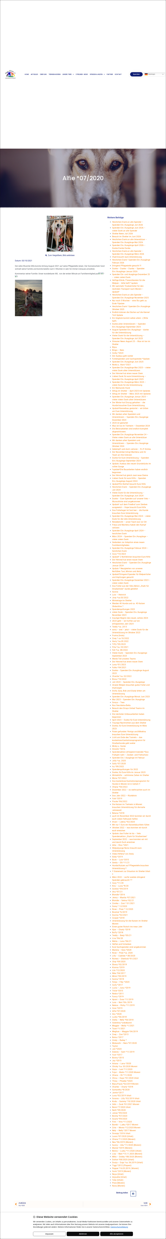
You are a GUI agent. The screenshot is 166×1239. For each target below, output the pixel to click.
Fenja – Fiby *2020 (120, 982)
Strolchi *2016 (118, 749)
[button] (133, 1193)
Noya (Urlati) (118, 1174)
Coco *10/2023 (119, 554)
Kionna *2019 (118, 967)
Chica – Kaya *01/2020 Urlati (125, 1078)
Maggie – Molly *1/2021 (123, 1025)
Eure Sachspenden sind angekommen (129, 947)
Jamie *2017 (118, 1092)
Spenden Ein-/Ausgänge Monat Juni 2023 (131, 696)
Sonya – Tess (118, 702)
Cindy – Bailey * (119, 1040)
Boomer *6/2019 (119, 912)
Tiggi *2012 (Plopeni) (121, 1165)
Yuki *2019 (117, 798)
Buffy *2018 (117, 932)
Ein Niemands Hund (121, 388)
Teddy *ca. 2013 (119, 627)
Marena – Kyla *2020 (121, 950)
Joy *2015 (117, 1060)
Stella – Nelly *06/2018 (122, 1020)
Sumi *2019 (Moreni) (121, 1171)
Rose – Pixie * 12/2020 (122, 909)
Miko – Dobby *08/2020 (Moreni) (127, 1157)
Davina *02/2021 (120, 915)
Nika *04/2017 (118, 973)
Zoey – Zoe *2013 (120, 1034)
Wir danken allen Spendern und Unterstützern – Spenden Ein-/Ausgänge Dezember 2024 (130, 417)
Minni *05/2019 (119, 976)
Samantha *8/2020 (121, 1090)
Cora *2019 (117, 1008)
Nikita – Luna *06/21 (121, 941)
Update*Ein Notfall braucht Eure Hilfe (129, 484)
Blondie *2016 (118, 894)
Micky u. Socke (119, 746)
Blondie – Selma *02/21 (123, 900)
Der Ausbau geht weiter (122, 356)
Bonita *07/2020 (119, 1116)
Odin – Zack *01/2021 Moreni (125, 1104)
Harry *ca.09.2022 (120, 641)
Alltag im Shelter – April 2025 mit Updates (131, 391)
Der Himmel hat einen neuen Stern (127, 373)
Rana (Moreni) (118, 1186)
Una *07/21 (117, 892)
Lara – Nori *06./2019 (122, 1002)
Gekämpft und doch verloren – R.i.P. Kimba (131, 449)
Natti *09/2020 (119, 1110)
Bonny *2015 (118, 1058)
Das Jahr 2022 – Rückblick (124, 795)
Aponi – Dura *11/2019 (122, 999)
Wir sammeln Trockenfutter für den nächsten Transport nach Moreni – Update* (128, 289)
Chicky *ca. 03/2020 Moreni (124, 1066)
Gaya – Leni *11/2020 (122, 1069)
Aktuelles (34, 74)
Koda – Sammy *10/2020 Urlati (126, 1101)
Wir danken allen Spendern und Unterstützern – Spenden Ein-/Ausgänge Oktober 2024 (130, 443)
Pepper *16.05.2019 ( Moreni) (125, 1168)
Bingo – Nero (118, 350)
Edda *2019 (117, 857)
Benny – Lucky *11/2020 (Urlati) (126, 1151)
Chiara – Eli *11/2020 (122, 1075)
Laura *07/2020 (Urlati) (122, 1136)
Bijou (114, 347)
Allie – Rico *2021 (120, 845)
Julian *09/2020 (119, 1113)
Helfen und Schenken (121, 944)
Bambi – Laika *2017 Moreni (125, 1124)
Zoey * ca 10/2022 (120, 638)
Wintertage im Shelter (121, 600)
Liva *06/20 (117, 938)
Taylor (115, 1046)
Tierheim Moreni (55, 74)
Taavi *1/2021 (118, 1028)
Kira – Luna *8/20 (120, 886)
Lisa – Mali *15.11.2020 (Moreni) (127, 1154)
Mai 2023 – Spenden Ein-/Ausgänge (128, 699)
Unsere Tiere (67, 74)
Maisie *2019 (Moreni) (122, 1148)
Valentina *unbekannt (122, 1023)
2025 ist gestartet (120, 423)
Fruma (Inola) (118, 635)
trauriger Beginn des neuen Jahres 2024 (130, 618)
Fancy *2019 (118, 996)
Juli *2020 (117, 1049)
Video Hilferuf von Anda (123, 854)
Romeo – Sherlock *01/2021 (125, 959)
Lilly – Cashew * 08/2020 (123, 956)
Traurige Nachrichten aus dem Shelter (129, 723)
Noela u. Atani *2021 (121, 364)
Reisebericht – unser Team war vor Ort (129, 522)
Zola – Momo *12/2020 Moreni (126, 1127)
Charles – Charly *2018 (122, 1087)
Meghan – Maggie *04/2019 (125, 1031)
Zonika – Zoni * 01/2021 (123, 903)
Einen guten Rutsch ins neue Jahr (127, 926)
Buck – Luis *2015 (120, 860)
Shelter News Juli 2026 (122, 233)
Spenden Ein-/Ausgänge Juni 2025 (127, 362)
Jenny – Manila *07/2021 (123, 897)
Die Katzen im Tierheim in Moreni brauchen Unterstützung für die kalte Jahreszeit (128, 807)
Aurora (115, 592)
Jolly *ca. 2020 (119, 761)
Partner (110, 74)
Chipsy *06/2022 (119, 787)
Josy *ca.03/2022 (120, 597)
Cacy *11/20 (117, 883)
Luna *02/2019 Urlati (121, 1095)
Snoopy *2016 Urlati (121, 1133)
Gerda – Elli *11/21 (121, 862)
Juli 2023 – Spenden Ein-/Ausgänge (128, 682)
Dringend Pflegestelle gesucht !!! (126, 265)
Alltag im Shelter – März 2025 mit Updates (131, 394)
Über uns (43, 74)
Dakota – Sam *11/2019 (123, 1052)
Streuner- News (82, 74)
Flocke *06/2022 (119, 801)
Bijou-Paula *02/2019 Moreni (125, 1084)
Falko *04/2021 (119, 667)
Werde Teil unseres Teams (124, 659)
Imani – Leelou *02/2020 (123, 822)
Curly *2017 (117, 985)
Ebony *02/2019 (119, 964)
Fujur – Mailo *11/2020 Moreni (126, 1072)
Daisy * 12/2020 (119, 906)
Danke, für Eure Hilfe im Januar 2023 (128, 772)
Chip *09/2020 (118, 961)
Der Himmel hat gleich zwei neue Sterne (130, 475)
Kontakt (118, 74)
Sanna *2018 (118, 979)
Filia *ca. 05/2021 (120, 647)
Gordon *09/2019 (120, 889)
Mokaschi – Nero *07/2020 (124, 1043)
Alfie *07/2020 (119, 1011)
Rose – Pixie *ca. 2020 (122, 953)
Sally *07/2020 (119, 763)
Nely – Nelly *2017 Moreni (124, 1130)
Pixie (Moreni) (118, 1183)
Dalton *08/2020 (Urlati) (123, 1159)
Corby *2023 (117, 353)
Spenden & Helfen (96, 74)
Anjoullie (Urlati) (119, 1177)
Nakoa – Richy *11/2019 (123, 1005)
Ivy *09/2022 (118, 766)
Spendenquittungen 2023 (123, 609)
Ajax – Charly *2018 (121, 929)
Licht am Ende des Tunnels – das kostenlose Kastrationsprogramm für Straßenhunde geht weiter (128, 740)
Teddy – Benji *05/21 (121, 935)
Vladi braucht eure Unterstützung (127, 257)
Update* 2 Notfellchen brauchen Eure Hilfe (131, 557)
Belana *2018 (118, 813)
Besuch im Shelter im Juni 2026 (126, 236)
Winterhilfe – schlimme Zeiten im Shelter (130, 775)
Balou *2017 (117, 1037)
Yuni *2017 (117, 1055)
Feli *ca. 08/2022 (120, 650)
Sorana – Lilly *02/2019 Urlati (125, 1098)
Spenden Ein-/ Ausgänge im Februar (128, 758)
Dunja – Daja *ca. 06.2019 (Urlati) (127, 1162)
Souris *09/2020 (119, 1119)
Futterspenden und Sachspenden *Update (131, 359)
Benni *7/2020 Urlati (121, 1107)
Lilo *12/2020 (118, 970)
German (151, 74)
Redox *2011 (118, 993)
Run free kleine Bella (121, 705)
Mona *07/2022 (119, 778)
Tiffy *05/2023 (119, 644)
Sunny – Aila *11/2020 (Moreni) (126, 1145)
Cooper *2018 (118, 918)
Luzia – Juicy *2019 (121, 988)
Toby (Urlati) (117, 1180)
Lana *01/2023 (119, 664)
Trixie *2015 (117, 991)
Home (27, 74)
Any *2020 (117, 1014)
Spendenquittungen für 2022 (125, 769)
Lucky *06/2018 (119, 1017)
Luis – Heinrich (119, 595)
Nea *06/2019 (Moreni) (122, 1142)
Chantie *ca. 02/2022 (121, 676)
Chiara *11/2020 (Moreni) (123, 1139)
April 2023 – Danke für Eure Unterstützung (131, 720)
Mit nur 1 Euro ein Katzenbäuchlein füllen (130, 825)
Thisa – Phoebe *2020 (122, 1081)
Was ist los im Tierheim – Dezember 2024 (131, 426)
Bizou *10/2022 (119, 679)
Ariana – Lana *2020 (121, 1063)
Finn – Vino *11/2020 (122, 1122)
